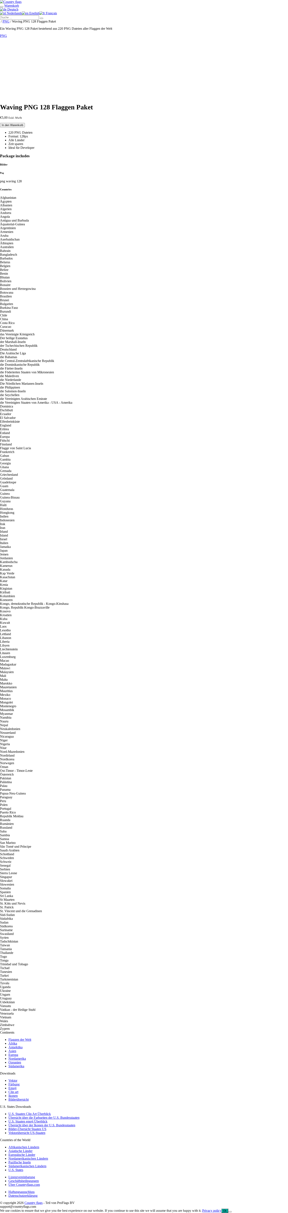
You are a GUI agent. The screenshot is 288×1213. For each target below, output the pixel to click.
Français (51, 13)
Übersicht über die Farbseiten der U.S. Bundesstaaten (43, 1117)
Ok (225, 1210)
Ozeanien (14, 1062)
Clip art (13, 1092)
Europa (13, 1055)
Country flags (33, 1203)
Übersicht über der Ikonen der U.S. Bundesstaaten (41, 1125)
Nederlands (14, 13)
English (33, 13)
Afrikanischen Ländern (23, 1147)
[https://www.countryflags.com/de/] (11, 2)
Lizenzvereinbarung (21, 1177)
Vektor (12, 1080)
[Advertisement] (144, 69)
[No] (230, 1211)
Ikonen (13, 1095)
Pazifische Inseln (19, 1162)
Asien (12, 1051)
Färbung (14, 1084)
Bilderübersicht (18, 1099)
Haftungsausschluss (21, 1192)
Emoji (12, 1088)
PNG (6, 21)
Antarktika (15, 1047)
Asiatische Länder (20, 1151)
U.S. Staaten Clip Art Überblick (29, 1114)
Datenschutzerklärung (23, 1195)
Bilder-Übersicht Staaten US (27, 1129)
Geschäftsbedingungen (23, 1181)
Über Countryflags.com (24, 1184)
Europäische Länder (21, 1155)
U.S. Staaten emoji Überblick (27, 1121)
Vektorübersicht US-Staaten (26, 1133)
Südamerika (16, 1066)
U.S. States (15, 1170)
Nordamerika (17, 1058)
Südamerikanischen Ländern (27, 1166)
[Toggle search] (1, 6)
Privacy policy (211, 1210)
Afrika (12, 1043)
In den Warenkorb (12, 125)
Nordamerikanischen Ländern (28, 1158)
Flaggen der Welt (19, 1039)
